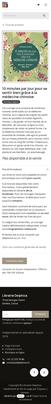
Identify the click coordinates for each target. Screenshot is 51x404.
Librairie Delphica (31, 385)
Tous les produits (14, 24)
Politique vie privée (34, 319)
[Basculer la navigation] (46, 4)
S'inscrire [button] (40, 314)
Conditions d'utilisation (12, 323)
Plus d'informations (12, 169)
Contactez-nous (14, 260)
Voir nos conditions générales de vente (24, 247)
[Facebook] (34, 372)
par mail (21, 238)
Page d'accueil (12, 345)
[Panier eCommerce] (38, 5)
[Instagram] (44, 372)
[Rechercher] (44, 15)
